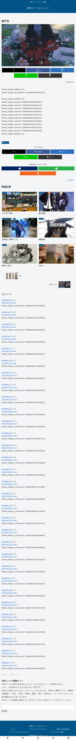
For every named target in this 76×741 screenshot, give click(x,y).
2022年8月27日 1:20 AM (9, 544)
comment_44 (7, 300)
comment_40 (7, 626)
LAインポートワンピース (38, 729)
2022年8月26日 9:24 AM (9, 569)
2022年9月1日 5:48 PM (9, 339)
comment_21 (7, 409)
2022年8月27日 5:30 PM (9, 520)
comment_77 (7, 542)
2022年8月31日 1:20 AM (9, 399)
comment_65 (7, 530)
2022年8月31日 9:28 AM (9, 387)
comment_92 (7, 481)
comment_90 (7, 433)
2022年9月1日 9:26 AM (9, 351)
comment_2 (6, 348)
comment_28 (7, 493)
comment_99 (7, 590)
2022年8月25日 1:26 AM (9, 617)
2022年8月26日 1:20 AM (9, 581)
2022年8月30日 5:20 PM (9, 411)
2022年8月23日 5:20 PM (9, 665)
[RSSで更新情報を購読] (38, 173)
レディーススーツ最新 (57, 732)
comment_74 (7, 336)
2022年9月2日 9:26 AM (9, 315)
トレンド (6, 142)
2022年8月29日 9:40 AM (9, 460)
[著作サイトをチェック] (20, 168)
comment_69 (7, 554)
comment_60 (7, 324)
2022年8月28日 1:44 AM (9, 508)
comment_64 (7, 421)
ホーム (13, 729)
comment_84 (7, 566)
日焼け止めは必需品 (63, 729)
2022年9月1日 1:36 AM (9, 363)
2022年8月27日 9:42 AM (9, 532)
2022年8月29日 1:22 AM (9, 472)
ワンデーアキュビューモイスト (19, 732)
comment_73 (7, 312)
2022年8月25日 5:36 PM (9, 593)
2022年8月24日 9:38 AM (9, 641)
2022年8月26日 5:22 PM (9, 556)
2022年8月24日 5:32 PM (9, 629)
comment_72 (7, 518)
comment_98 (7, 360)
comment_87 (7, 638)
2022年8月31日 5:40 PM (9, 375)
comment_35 (7, 372)
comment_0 (6, 663)
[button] (50, 75)
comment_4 (6, 469)
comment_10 (7, 457)
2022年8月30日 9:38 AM (9, 423)
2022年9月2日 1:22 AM (9, 327)
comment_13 (7, 385)
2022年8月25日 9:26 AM (9, 605)
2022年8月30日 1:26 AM (9, 436)
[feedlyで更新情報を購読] (56, 168)
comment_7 (6, 578)
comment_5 (6, 651)
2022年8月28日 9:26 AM (9, 496)
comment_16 (7, 397)
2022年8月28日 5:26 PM (9, 484)
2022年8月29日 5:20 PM (9, 448)
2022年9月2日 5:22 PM (9, 303)
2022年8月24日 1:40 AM (9, 653)
